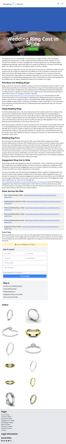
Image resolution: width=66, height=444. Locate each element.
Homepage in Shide (7, 422)
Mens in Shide (5, 424)
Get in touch (33, 49)
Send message (24, 276)
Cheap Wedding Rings (10, 289)
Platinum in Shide (6, 426)
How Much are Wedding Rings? (12, 286)
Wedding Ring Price (9, 291)
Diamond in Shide (6, 419)
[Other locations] (58, 3)
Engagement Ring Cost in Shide (12, 294)
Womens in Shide (6, 428)
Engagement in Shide (7, 420)
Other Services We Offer (10, 297)
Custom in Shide (6, 417)
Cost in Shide (5, 415)
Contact (3, 430)
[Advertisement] (33, 19)
